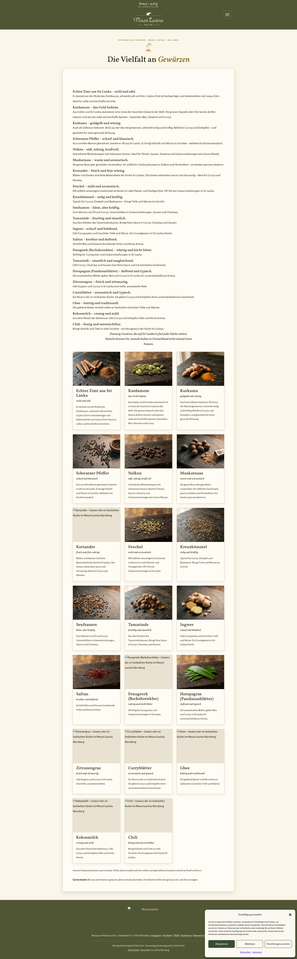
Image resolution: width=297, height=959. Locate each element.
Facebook (167, 935)
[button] (290, 914)
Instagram (156, 935)
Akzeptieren (221, 944)
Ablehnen (250, 944)
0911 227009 (133, 950)
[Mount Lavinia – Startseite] (148, 18)
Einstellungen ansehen (278, 944)
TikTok (176, 935)
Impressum (257, 952)
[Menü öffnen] (227, 15)
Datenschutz (245, 952)
